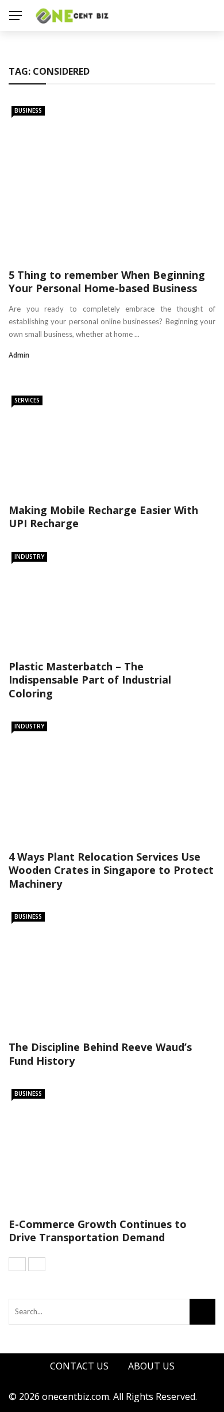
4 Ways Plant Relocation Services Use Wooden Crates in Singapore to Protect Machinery (111, 870)
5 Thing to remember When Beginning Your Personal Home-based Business (107, 281)
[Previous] (17, 1264)
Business (28, 110)
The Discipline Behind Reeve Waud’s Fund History (100, 1053)
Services (27, 400)
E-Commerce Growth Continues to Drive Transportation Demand (98, 1230)
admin (19, 355)
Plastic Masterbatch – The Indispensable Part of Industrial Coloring (90, 679)
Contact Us (79, 1366)
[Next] (36, 1264)
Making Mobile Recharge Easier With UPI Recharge (103, 516)
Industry (29, 556)
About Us (151, 1366)
